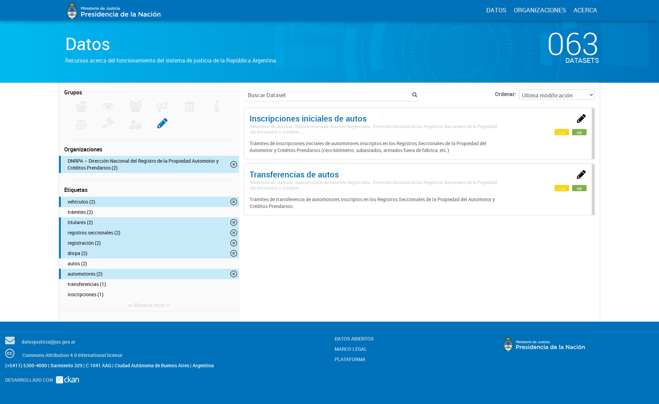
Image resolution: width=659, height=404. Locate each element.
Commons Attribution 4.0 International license (72, 355)
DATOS (496, 10)
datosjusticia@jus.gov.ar (49, 341)
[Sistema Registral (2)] (163, 127)
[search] (414, 95)
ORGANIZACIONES (540, 10)
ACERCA (585, 10)
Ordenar (505, 94)
